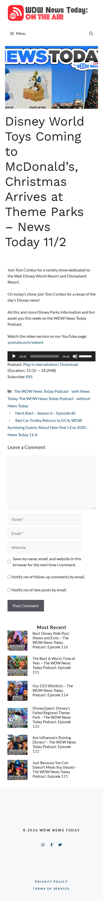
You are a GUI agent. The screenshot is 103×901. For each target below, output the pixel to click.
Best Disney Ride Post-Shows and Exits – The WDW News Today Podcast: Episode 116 (51, 640)
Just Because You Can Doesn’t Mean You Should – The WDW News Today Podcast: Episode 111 (54, 769)
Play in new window (40, 364)
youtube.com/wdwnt (26, 342)
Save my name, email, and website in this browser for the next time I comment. (47, 561)
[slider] (86, 355)
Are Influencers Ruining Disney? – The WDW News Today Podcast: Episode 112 (54, 744)
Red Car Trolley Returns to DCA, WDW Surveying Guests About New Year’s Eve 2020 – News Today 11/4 (48, 427)
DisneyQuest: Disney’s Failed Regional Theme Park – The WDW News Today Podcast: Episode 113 (51, 717)
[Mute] (75, 356)
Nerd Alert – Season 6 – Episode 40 (45, 413)
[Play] (14, 356)
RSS (29, 376)
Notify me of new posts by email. (39, 589)
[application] (52, 356)
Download (69, 364)
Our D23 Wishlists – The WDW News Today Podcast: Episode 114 (52, 690)
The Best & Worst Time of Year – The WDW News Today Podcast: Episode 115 (53, 665)
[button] (91, 33)
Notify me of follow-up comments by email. (48, 576)
